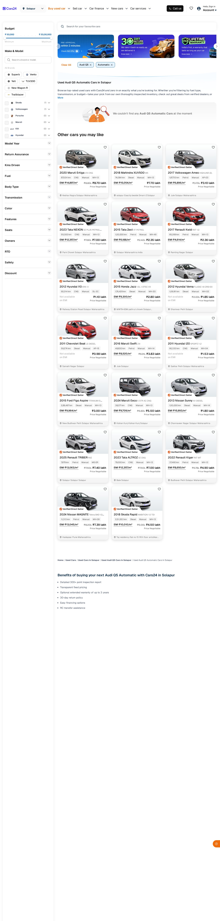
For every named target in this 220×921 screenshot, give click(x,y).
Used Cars (70, 560)
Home (60, 560)
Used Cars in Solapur (88, 560)
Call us (177, 8)
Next (216, 46)
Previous (57, 46)
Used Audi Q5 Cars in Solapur (116, 560)
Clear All (66, 64)
